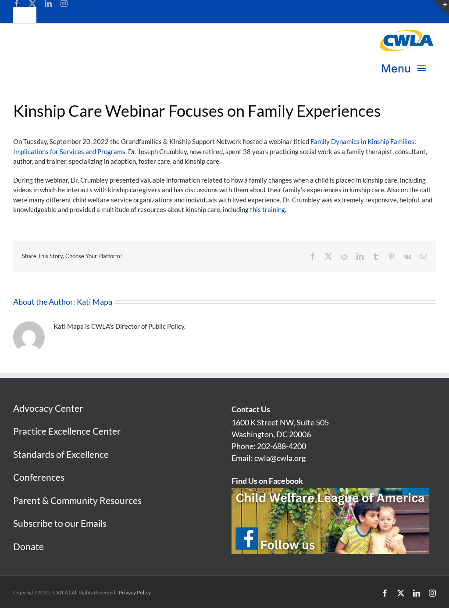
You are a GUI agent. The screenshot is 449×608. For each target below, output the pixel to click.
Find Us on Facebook (267, 481)
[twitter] (32, 3)
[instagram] (64, 3)
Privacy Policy (135, 592)
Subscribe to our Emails (60, 523)
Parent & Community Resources (77, 500)
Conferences (38, 476)
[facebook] (16, 3)
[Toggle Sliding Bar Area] (441, 8)
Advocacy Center (48, 408)
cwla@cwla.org (280, 458)
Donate (28, 546)
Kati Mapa (94, 301)
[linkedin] (48, 3)
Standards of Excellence (61, 454)
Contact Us (251, 409)
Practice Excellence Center (67, 430)
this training (267, 209)
